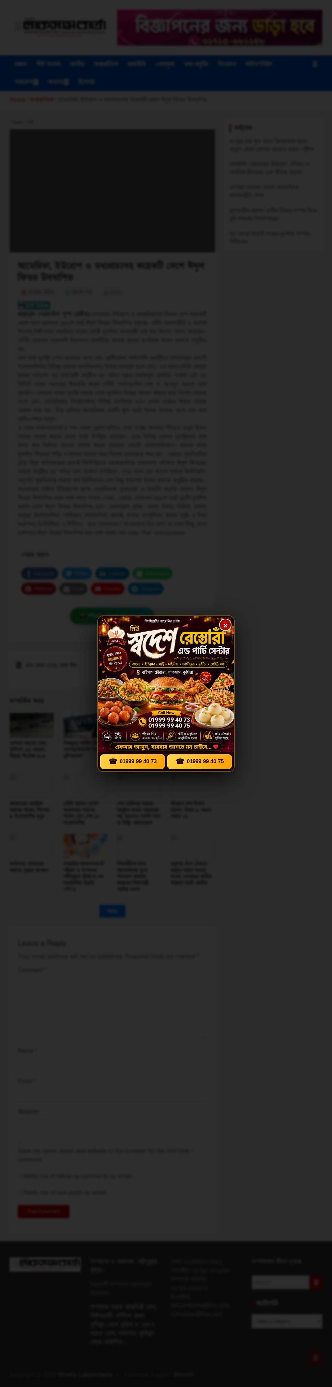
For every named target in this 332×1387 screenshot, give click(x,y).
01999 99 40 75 (200, 761)
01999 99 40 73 (133, 761)
